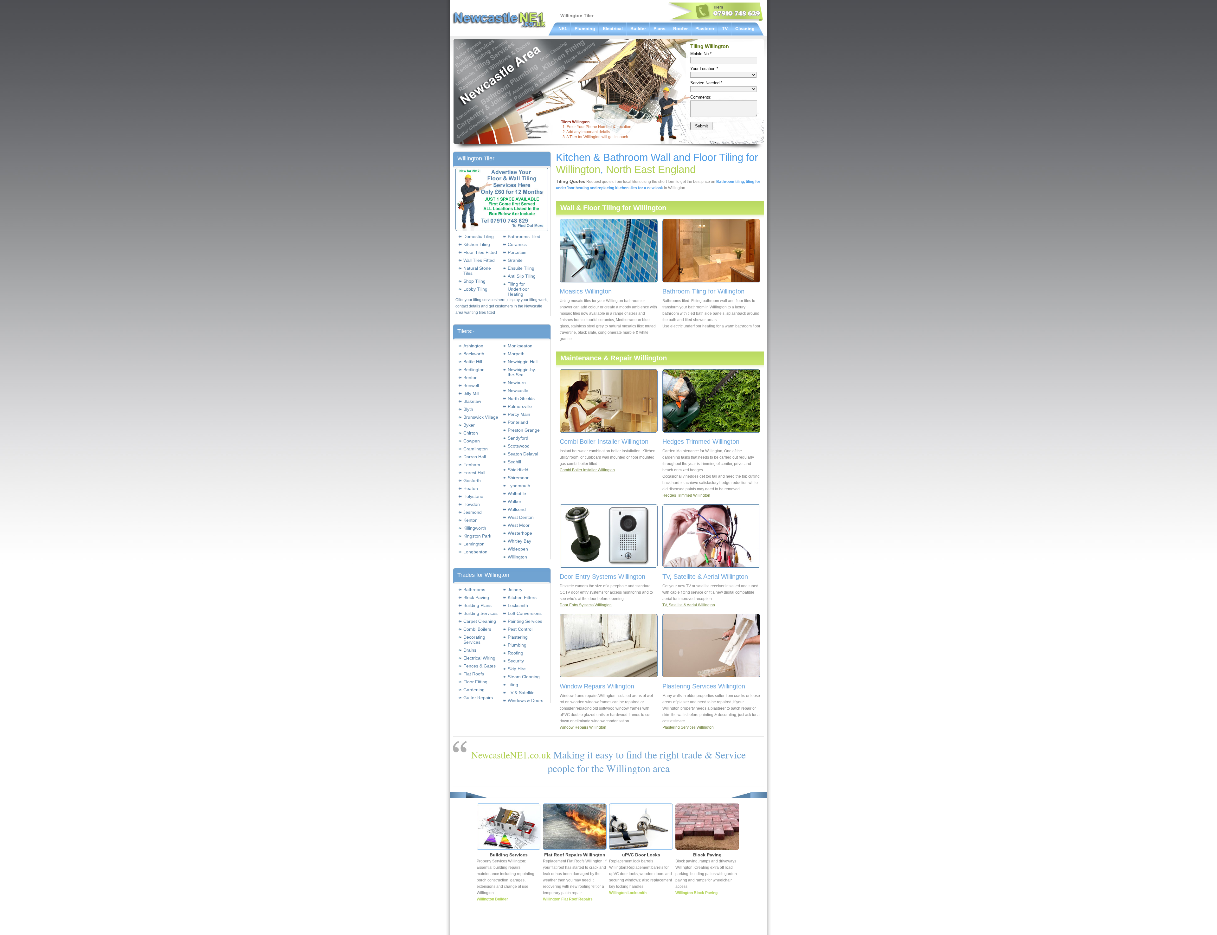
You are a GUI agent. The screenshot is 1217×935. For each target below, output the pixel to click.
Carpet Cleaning (479, 621)
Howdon (471, 504)
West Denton (521, 517)
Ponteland (518, 422)
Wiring (648, 927)
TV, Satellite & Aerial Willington (688, 605)
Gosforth (472, 480)
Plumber (632, 927)
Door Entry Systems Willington (586, 605)
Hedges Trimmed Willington (686, 495)
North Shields (521, 398)
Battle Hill (472, 361)
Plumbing (585, 28)
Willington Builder (492, 899)
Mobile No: (701, 53)
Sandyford (518, 438)
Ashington (473, 345)
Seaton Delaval (523, 453)
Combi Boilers (477, 629)
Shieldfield (518, 469)
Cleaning (745, 28)
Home (615, 927)
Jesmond (472, 512)
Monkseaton (520, 345)
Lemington (474, 543)
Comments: (701, 97)
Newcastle (518, 390)
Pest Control (520, 629)
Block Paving (476, 597)
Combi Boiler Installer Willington (587, 470)
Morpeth (516, 353)
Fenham (471, 464)
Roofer (680, 28)
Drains (469, 650)
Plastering (518, 637)
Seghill (514, 461)
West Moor (519, 525)
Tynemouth (519, 485)
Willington (517, 556)
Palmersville (520, 406)
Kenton (470, 520)
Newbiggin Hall (523, 361)
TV (725, 28)
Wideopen (518, 548)
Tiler (708, 927)
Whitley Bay (519, 541)
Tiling (513, 684)
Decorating (725, 927)
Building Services (480, 613)
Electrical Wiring (479, 658)
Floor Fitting (475, 681)
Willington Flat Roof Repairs (568, 899)
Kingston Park (477, 535)
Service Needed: (706, 83)
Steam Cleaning (524, 676)
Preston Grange (524, 430)
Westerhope (520, 533)
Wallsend (517, 509)
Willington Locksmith (628, 893)
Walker (514, 501)
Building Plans (477, 605)
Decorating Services (474, 640)
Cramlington (475, 448)
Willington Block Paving (696, 893)
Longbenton (475, 551)
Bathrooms (474, 589)
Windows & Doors (525, 700)
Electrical (613, 28)
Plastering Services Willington (688, 727)
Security (516, 660)
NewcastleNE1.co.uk (511, 754)
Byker (469, 425)
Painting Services (525, 621)
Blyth (468, 409)
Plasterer (704, 28)
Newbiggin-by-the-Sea (522, 372)
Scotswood (519, 445)
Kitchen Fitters (522, 597)
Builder (638, 28)
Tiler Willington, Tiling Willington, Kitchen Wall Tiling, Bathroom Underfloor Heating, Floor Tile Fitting (499, 19)
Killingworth (474, 528)
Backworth (473, 353)
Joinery (515, 589)
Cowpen (471, 440)
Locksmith (518, 605)
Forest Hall (474, 472)
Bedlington (474, 369)
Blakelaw (472, 401)
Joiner (695, 927)
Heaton (470, 488)
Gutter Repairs (478, 697)
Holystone (473, 496)
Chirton (470, 432)
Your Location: (704, 68)
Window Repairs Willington (583, 727)
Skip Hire (517, 668)
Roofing (515, 652)
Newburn (517, 382)
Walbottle (517, 493)
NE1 (562, 28)
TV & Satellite (521, 692)
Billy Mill (471, 393)
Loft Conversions (525, 613)
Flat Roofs (473, 673)
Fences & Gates (479, 665)
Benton (470, 377)
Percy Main (519, 414)
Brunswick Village (480, 417)
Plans (660, 28)
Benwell (471, 385)
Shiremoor (518, 477)
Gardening (474, 689)
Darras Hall (474, 456)
